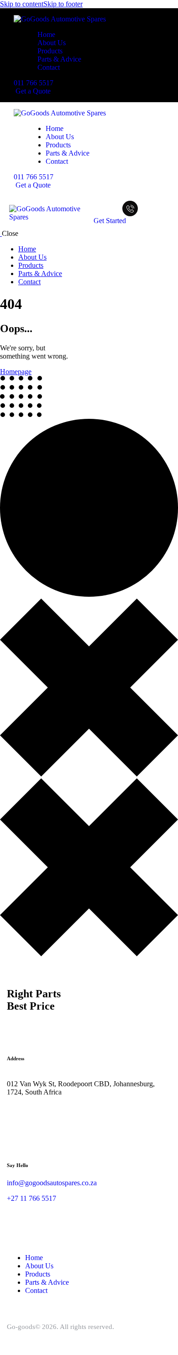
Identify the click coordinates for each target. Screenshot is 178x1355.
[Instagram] (18, 1115)
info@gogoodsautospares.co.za (52, 1183)
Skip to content (21, 4)
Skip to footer (63, 4)
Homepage (15, 371)
